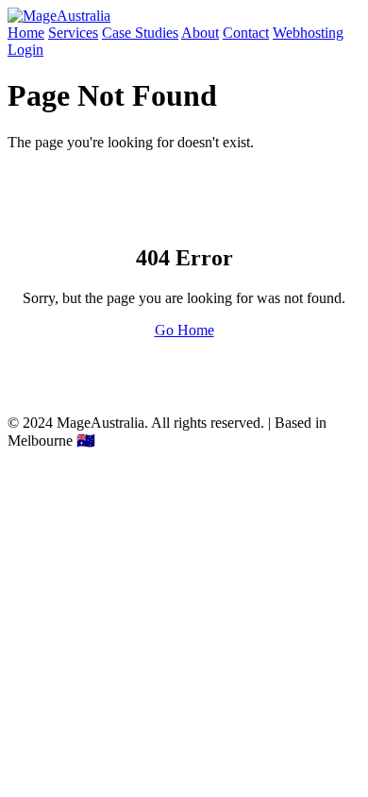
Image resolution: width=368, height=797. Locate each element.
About (200, 33)
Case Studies (140, 33)
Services (73, 33)
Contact (246, 33)
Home (26, 33)
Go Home (184, 330)
